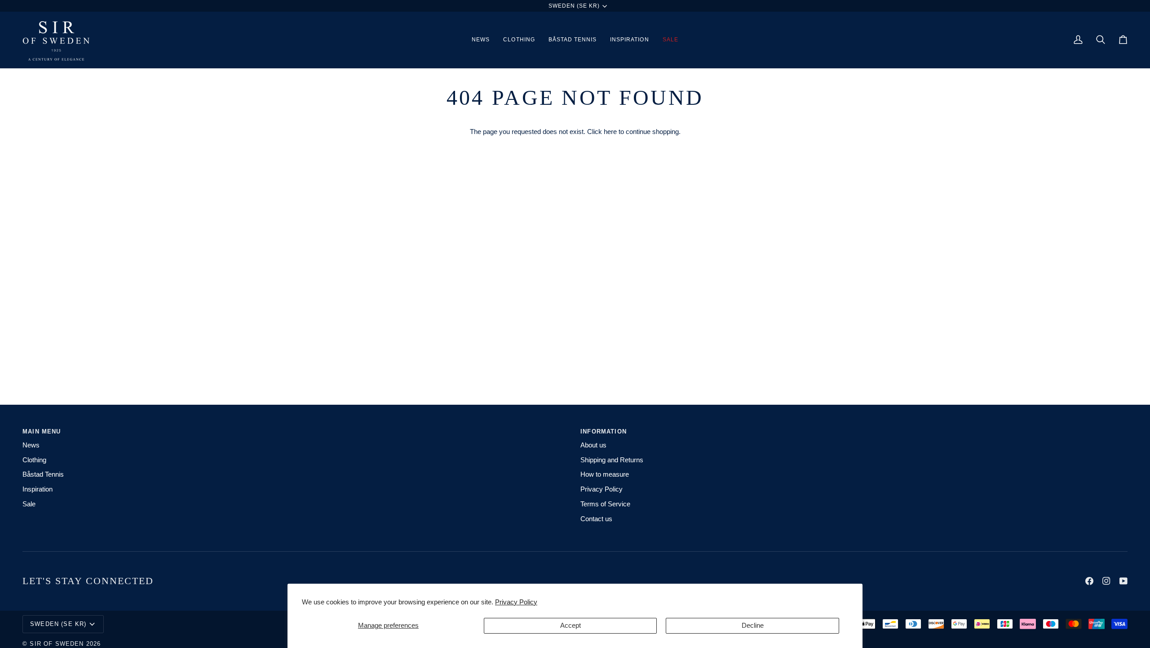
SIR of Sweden (57, 643)
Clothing (34, 460)
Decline (753, 625)
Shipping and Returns (611, 460)
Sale (28, 504)
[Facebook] (1089, 581)
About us (593, 445)
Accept (570, 625)
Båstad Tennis (43, 474)
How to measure (604, 474)
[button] (518, 40)
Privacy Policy (516, 602)
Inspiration (37, 489)
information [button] (603, 431)
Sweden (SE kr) (574, 6)
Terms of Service (605, 504)
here (610, 131)
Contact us (596, 519)
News (31, 445)
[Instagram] (1106, 581)
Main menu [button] (41, 431)
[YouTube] (1123, 581)
